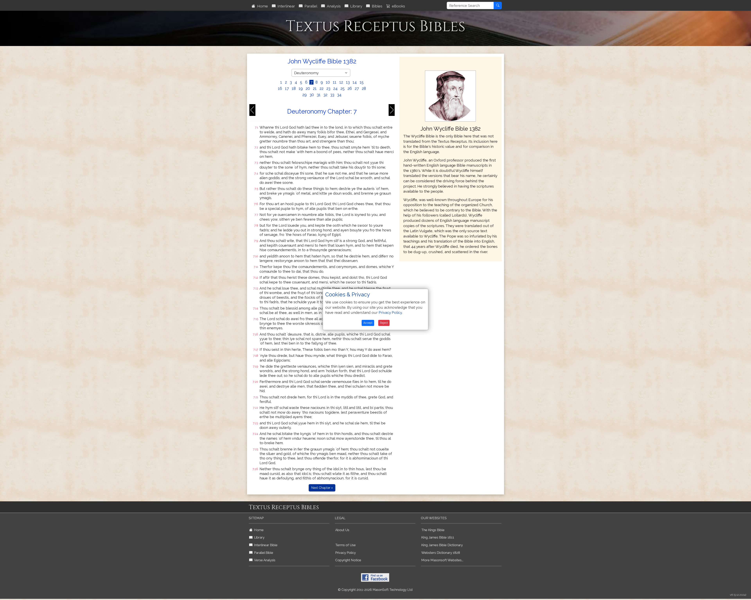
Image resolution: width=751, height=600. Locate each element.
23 (328, 88)
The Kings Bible (433, 530)
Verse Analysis (263, 560)
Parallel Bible (262, 553)
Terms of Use (345, 545)
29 (304, 94)
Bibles (376, 6)
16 (280, 88)
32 (325, 94)
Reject (384, 322)
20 (308, 88)
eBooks (397, 6)
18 (294, 88)
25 (343, 88)
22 (321, 88)
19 (301, 88)
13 (348, 82)
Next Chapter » (322, 488)
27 (357, 88)
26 (350, 88)
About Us (342, 530)
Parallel (310, 6)
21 (315, 88)
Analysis (333, 6)
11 (334, 82)
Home (261, 6)
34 (339, 94)
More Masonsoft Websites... (442, 560)
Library (355, 6)
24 (335, 88)
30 (312, 94)
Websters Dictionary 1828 (440, 553)
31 (319, 94)
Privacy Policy (345, 553)
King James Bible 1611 (437, 537)
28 (364, 88)
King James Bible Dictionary (442, 545)
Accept (367, 322)
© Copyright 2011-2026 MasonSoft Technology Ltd (375, 590)
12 (341, 82)
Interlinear (285, 6)
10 (328, 82)
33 (332, 94)
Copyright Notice (348, 560)
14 (355, 82)
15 (362, 82)
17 (287, 88)
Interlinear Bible (265, 545)
